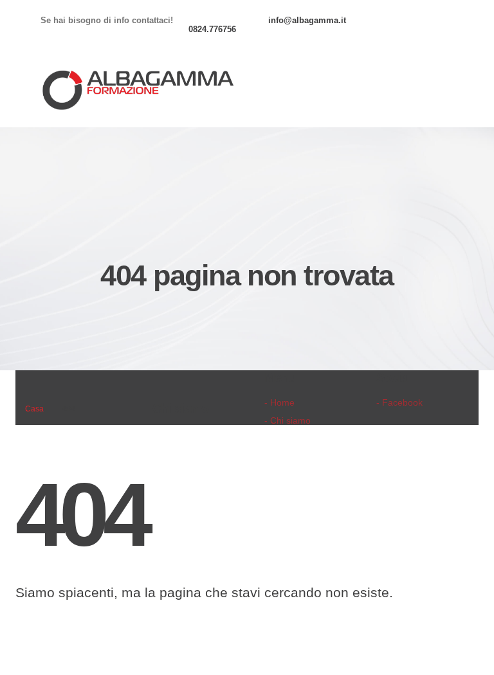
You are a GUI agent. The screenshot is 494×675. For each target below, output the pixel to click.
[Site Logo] (137, 91)
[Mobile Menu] (440, 91)
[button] (403, 91)
